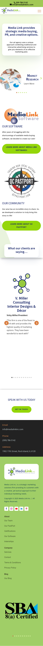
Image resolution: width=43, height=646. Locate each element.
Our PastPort (9, 526)
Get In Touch (21, 409)
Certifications (9, 531)
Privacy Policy (10, 568)
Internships (9, 541)
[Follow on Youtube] (16, 509)
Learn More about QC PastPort (21, 225)
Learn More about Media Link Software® (21, 148)
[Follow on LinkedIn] (21, 509)
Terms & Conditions (12, 562)
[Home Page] (11, 10)
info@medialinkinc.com (12, 429)
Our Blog (8, 578)
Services (7, 552)
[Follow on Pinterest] (26, 509)
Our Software (9, 536)
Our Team (8, 520)
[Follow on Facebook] (6, 509)
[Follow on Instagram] (11, 509)
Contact (7, 557)
